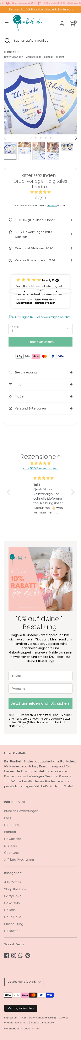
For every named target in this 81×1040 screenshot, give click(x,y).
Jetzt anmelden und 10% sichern (40, 703)
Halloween (12, 930)
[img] (41, 463)
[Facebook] (6, 955)
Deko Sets (12, 903)
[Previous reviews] (24, 291)
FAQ (7, 818)
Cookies (64, 1017)
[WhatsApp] (20, 955)
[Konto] (62, 22)
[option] (40, 98)
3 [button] (41, 138)
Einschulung (13, 924)
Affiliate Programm (19, 859)
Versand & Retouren (43, 1022)
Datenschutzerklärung (42, 1017)
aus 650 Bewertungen (40, 468)
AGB (23, 1017)
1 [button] (30, 138)
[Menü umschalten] (6, 23)
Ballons (10, 910)
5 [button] (51, 138)
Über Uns (11, 852)
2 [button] (36, 138)
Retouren (11, 824)
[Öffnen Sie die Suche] (7, 40)
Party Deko (12, 896)
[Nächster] (75, 138)
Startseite (10, 52)
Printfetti (36, 1028)
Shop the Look (15, 889)
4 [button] (46, 138)
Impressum (10, 1017)
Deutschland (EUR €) (21, 981)
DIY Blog (10, 845)
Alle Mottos (12, 882)
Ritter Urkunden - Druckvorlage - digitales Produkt (34, 57)
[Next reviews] (56, 291)
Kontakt (10, 831)
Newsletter (12, 839)
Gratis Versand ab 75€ (23, 3)
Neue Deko (12, 917)
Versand (52, 205)
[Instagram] (13, 955)
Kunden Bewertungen (21, 811)
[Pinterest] (27, 955)
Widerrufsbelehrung (16, 1022)
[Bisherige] (5, 138)
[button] (40, 291)
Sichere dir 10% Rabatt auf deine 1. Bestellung (40, 9)
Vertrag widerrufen (21, 1008)
